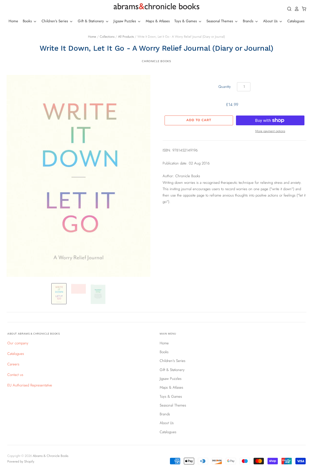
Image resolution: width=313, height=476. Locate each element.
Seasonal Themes (220, 21)
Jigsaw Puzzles (125, 21)
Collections (107, 36)
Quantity (224, 86)
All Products (126, 36)
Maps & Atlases (158, 21)
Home (13, 21)
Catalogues (295, 21)
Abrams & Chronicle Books (50, 455)
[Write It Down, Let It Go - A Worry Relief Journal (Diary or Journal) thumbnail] (59, 293)
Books (28, 21)
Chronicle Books (156, 61)
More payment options (270, 131)
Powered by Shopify (20, 461)
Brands (249, 21)
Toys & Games (186, 21)
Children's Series (55, 21)
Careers (13, 364)
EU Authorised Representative (29, 385)
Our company (17, 343)
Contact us (15, 374)
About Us (271, 21)
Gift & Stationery (91, 21)
